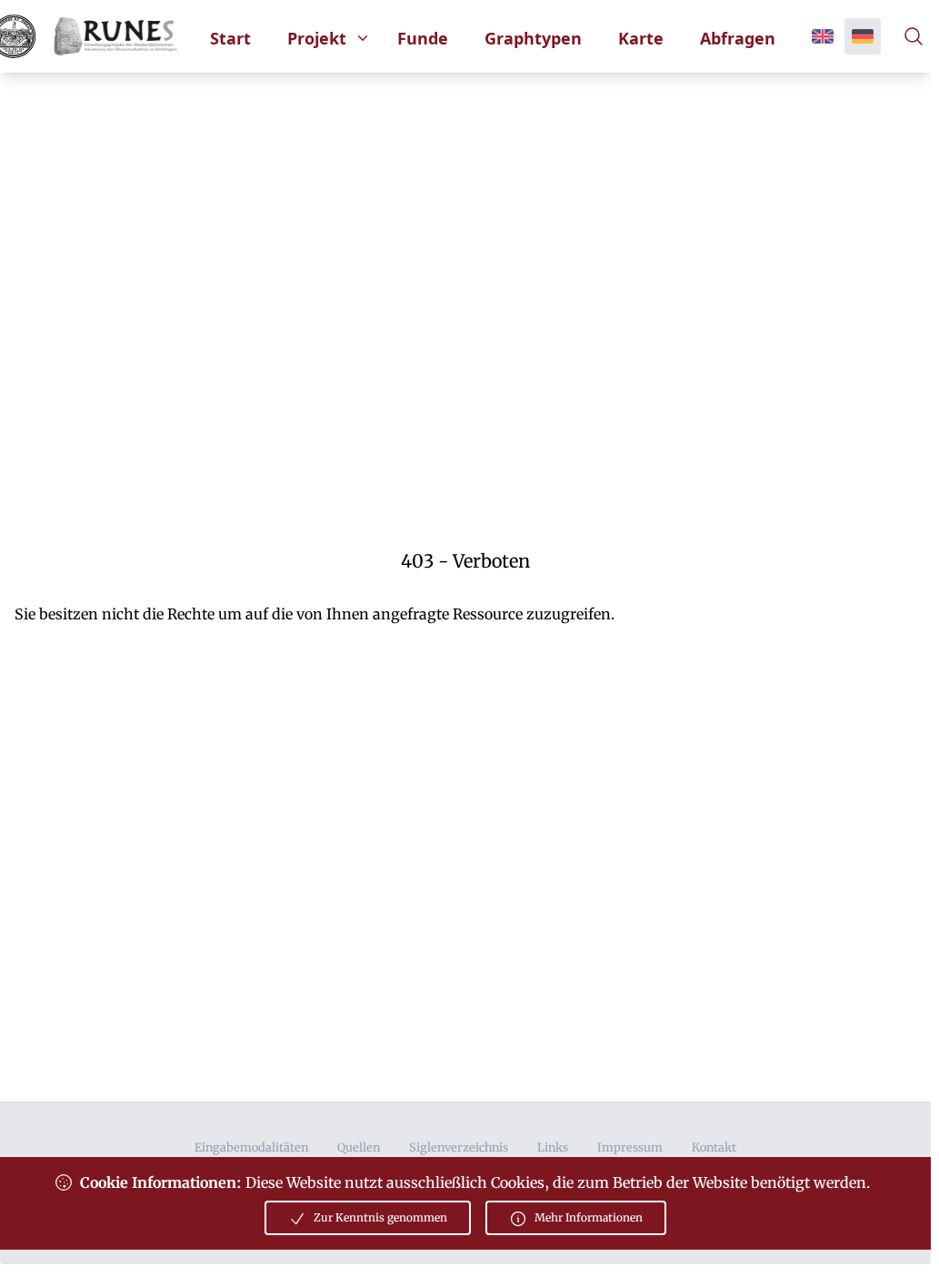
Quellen (358, 1147)
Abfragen (737, 38)
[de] (862, 36)
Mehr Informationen (588, 1217)
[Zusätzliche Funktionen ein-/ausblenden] (917, 36)
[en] (822, 36)
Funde (422, 38)
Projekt (316, 38)
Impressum (630, 1147)
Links (552, 1147)
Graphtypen (533, 38)
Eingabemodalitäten (251, 1147)
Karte (641, 38)
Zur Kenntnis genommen (380, 1217)
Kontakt (714, 1147)
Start (230, 38)
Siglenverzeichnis (458, 1147)
